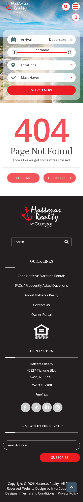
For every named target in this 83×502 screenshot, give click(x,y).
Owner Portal (41, 314)
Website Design (34, 488)
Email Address (17, 445)
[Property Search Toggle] (66, 6)
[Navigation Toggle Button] (76, 6)
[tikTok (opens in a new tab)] (36, 407)
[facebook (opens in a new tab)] (25, 407)
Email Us (41, 394)
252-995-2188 (41, 385)
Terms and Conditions (37, 493)
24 (69, 52)
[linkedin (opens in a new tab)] (47, 407)
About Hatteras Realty (41, 295)
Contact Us (41, 305)
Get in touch (59, 178)
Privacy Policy (68, 493)
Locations (28, 65)
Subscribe (59, 457)
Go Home (23, 178)
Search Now (41, 90)
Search (19, 242)
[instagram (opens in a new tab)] (57, 407)
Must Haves (30, 77)
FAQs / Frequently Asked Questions (41, 285)
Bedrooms (41, 50)
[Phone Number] (76, 17)
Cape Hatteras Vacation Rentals (41, 276)
